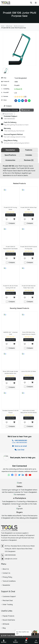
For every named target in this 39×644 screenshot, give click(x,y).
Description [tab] (10, 150)
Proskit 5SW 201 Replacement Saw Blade (10, 247)
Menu (36, 642)
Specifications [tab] (10, 155)
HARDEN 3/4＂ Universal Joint (10, 333)
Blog (4, 628)
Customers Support (9, 596)
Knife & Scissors (19, 26)
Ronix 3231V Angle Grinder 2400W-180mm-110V (10, 372)
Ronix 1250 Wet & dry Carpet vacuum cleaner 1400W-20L (28, 333)
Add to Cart (26, 110)
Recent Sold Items (9, 620)
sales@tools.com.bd (11, 559)
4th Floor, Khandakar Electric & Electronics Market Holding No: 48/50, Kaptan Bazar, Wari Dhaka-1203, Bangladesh (20, 548)
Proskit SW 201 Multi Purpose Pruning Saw (28, 247)
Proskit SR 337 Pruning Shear (10, 208)
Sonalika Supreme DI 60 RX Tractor (10, 411)
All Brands (6, 624)
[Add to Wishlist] (6, 219)
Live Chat (20, 450)
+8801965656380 (20, 440)
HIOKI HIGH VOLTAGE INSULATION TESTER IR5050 (29, 411)
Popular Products (8, 616)
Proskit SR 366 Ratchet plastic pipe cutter (28, 287)
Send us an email (20, 446)
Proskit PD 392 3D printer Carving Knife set (10, 287)
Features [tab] (28, 150)
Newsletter (6, 585)
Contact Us (6, 573)
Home (2, 26)
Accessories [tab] (10, 160)
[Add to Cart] (14, 219)
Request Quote (8, 114)
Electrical (9, 26)
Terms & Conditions (9, 581)
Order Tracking (8, 604)
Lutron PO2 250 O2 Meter (28, 371)
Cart (26, 642)
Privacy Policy (7, 577)
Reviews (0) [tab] (28, 160)
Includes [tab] (28, 155)
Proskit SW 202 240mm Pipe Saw (29, 208)
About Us (6, 569)
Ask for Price (11, 215)
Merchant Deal (8, 600)
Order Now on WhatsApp (10, 110)
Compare (9, 106)
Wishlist (15, 642)
